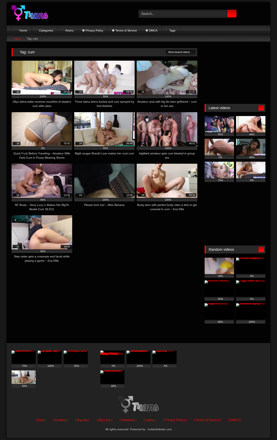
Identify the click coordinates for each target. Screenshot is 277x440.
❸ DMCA (151, 30)
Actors (69, 30)
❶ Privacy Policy (92, 30)
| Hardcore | (128, 420)
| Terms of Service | (207, 420)
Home (23, 30)
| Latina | (150, 420)
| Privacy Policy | (175, 420)
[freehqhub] (30, 13)
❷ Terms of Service (124, 30)
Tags (172, 30)
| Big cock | (104, 420)
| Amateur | (60, 420)
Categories (46, 30)
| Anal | (41, 420)
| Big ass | (82, 420)
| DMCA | (235, 420)
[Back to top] (265, 428)
